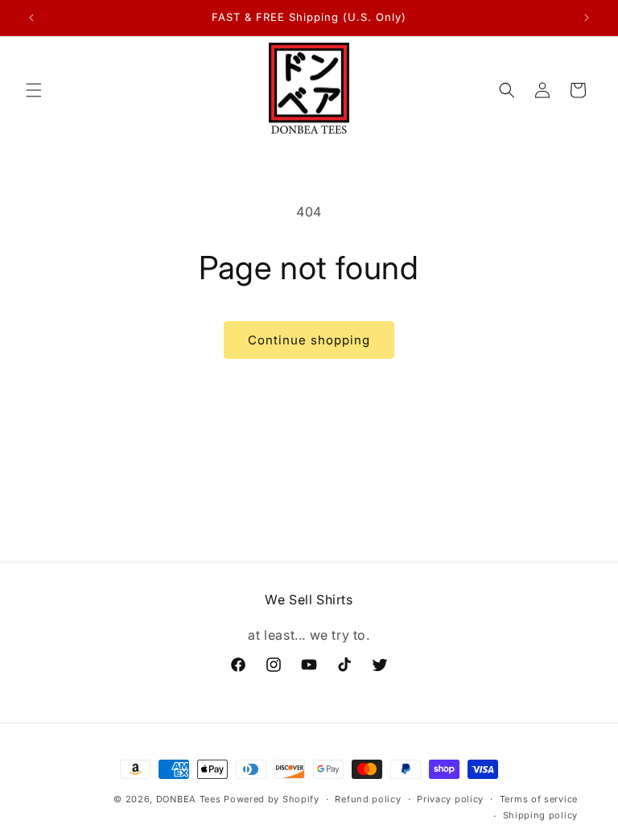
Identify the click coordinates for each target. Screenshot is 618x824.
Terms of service (539, 799)
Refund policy (368, 799)
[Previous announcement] (31, 17)
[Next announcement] (586, 17)
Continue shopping (309, 340)
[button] (34, 90)
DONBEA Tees (188, 799)
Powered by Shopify (271, 799)
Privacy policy (450, 799)
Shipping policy (541, 815)
